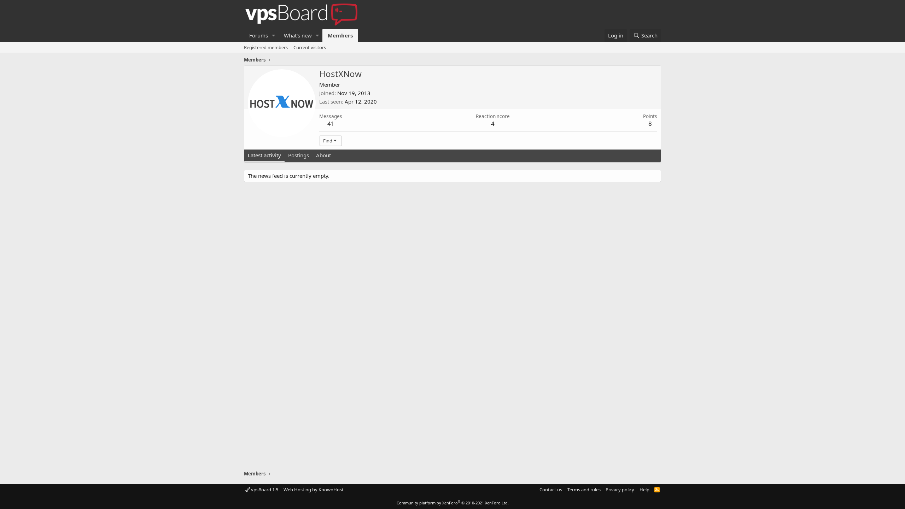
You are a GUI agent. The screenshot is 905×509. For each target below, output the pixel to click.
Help (644, 489)
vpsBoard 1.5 (264, 489)
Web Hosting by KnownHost (314, 489)
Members (340, 35)
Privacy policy (620, 489)
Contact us (550, 489)
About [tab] (323, 155)
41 (330, 123)
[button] (274, 35)
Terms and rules (584, 489)
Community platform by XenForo (453, 502)
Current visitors (309, 47)
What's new (298, 35)
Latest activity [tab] (264, 155)
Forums (258, 35)
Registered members (266, 47)
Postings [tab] (298, 155)
